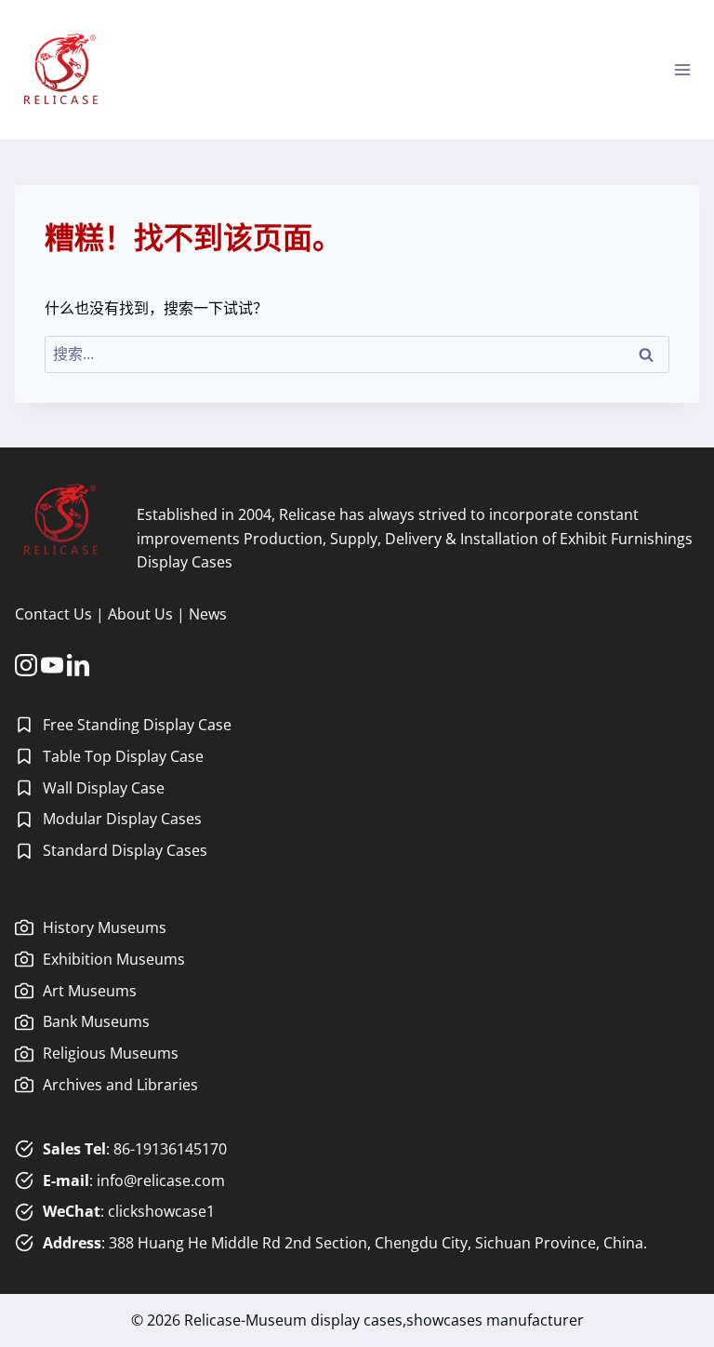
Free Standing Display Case (137, 724)
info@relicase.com (161, 1180)
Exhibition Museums (114, 959)
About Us (140, 614)
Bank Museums (96, 1021)
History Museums (104, 927)
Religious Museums (110, 1053)
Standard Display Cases (125, 850)
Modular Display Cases (122, 818)
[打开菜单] (682, 69)
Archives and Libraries (120, 1084)
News (208, 614)
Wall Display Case (104, 788)
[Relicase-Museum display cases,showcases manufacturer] (61, 70)
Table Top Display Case (123, 756)
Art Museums (90, 990)
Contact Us (53, 614)
